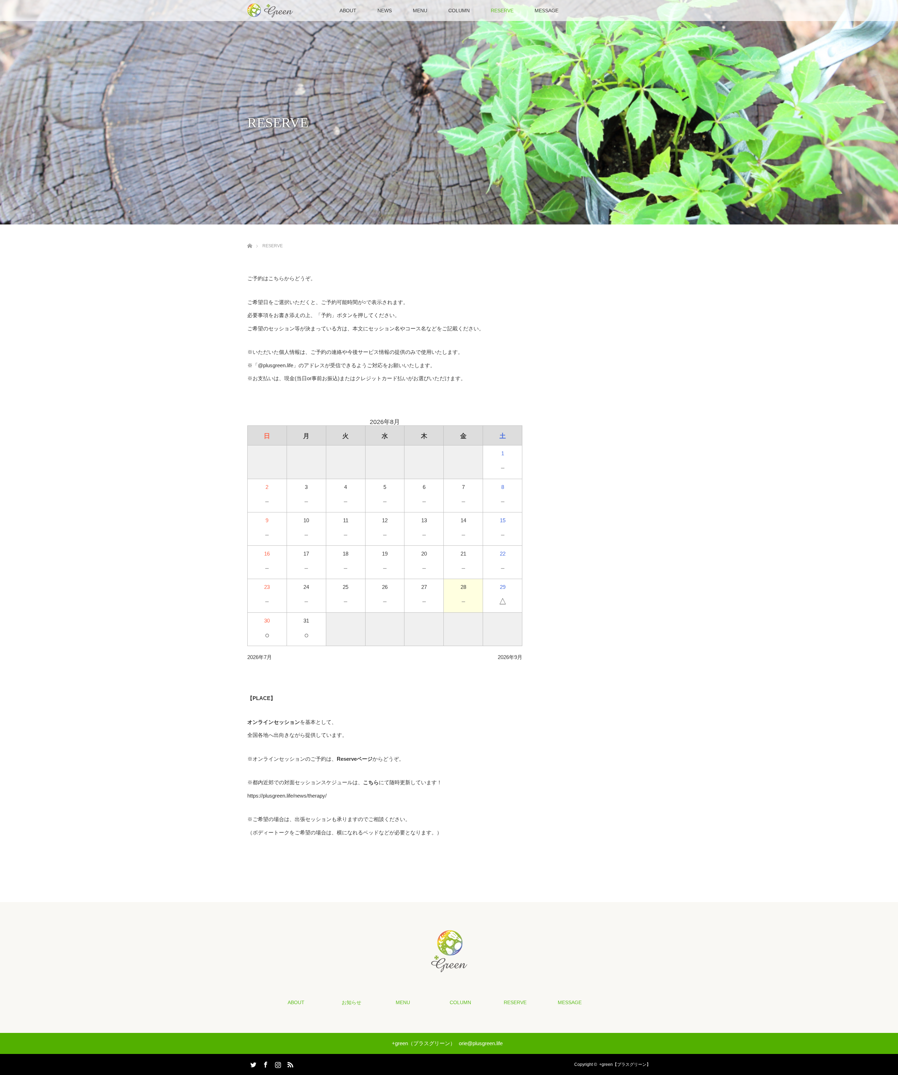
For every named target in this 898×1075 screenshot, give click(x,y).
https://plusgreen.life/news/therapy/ (287, 796)
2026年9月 (510, 657)
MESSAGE (546, 10)
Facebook (265, 1063)
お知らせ (351, 1002)
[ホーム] (249, 237)
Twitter (252, 1063)
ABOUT (348, 10)
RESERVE (502, 10)
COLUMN (459, 10)
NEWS (384, 10)
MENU (420, 10)
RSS (289, 1063)
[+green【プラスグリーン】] (449, 967)
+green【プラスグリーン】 (625, 1064)
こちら (371, 782)
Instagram (277, 1063)
